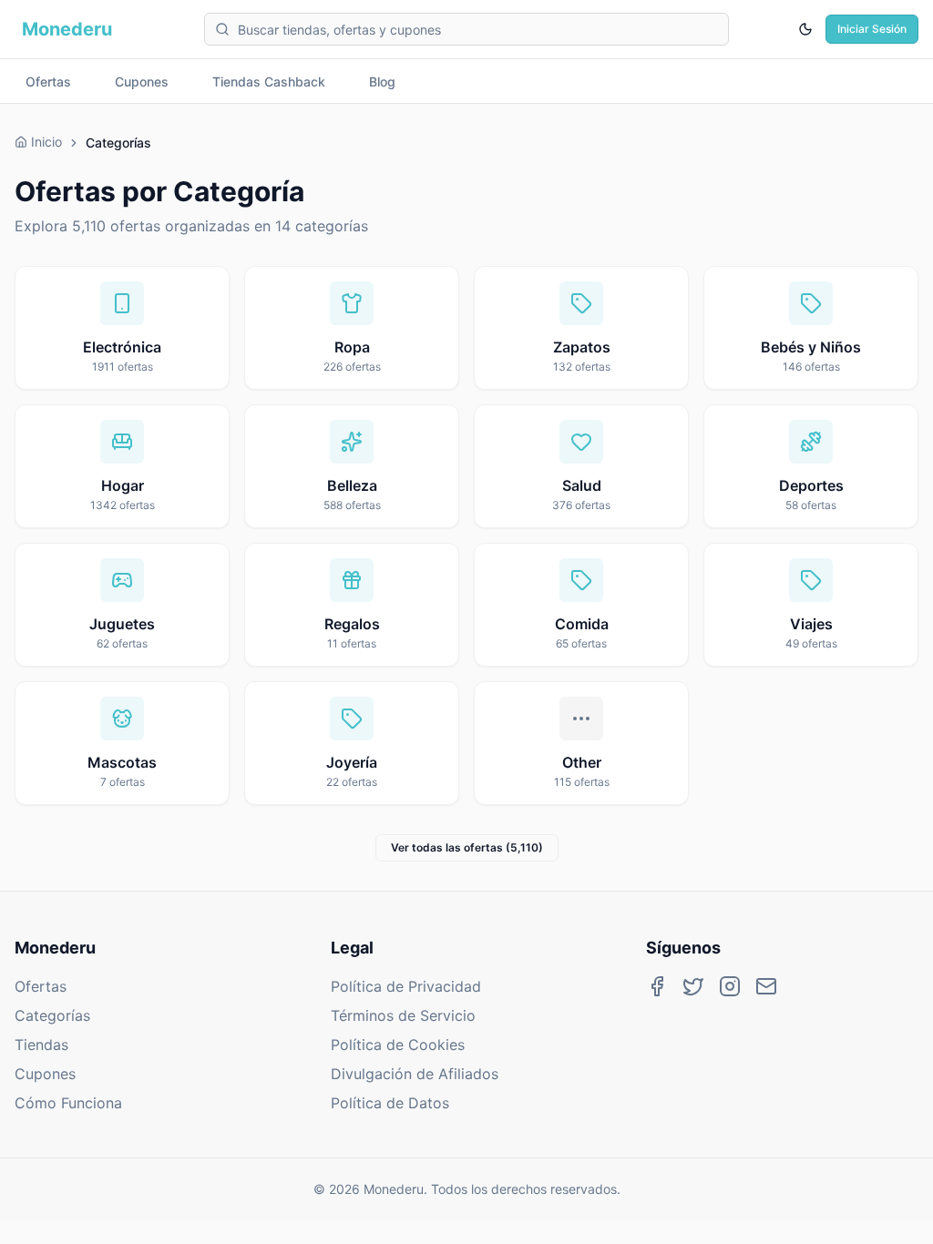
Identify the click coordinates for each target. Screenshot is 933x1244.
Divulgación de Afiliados (414, 1074)
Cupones (45, 1074)
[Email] (766, 986)
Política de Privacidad (406, 986)
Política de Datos (390, 1103)
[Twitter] (693, 986)
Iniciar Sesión (872, 29)
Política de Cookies (398, 1044)
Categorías (52, 1015)
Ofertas (41, 986)
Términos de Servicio (403, 1015)
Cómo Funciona (68, 1103)
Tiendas (41, 1044)
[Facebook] (657, 986)
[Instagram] (730, 986)
